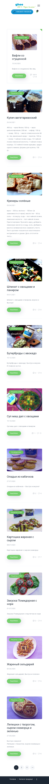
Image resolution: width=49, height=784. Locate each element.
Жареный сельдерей (20, 664)
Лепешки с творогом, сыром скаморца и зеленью (21, 728)
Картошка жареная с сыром (20, 538)
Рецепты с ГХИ (21, 37)
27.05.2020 (11, 736)
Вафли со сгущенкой (19, 57)
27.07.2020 (11, 481)
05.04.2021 (11, 205)
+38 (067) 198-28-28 (23, 12)
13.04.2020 (16, 63)
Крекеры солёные (18, 200)
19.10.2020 (11, 421)
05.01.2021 (11, 295)
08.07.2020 (11, 545)
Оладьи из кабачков (20, 476)
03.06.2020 (11, 669)
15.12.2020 (11, 358)
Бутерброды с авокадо (22, 353)
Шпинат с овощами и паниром (21, 288)
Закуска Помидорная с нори (22, 602)
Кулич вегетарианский (22, 117)
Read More (19, 76)
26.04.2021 (11, 122)
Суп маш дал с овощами (23, 416)
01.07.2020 (11, 608)
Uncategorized (16, 329)
